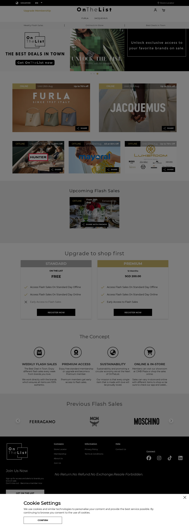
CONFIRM (43, 520)
